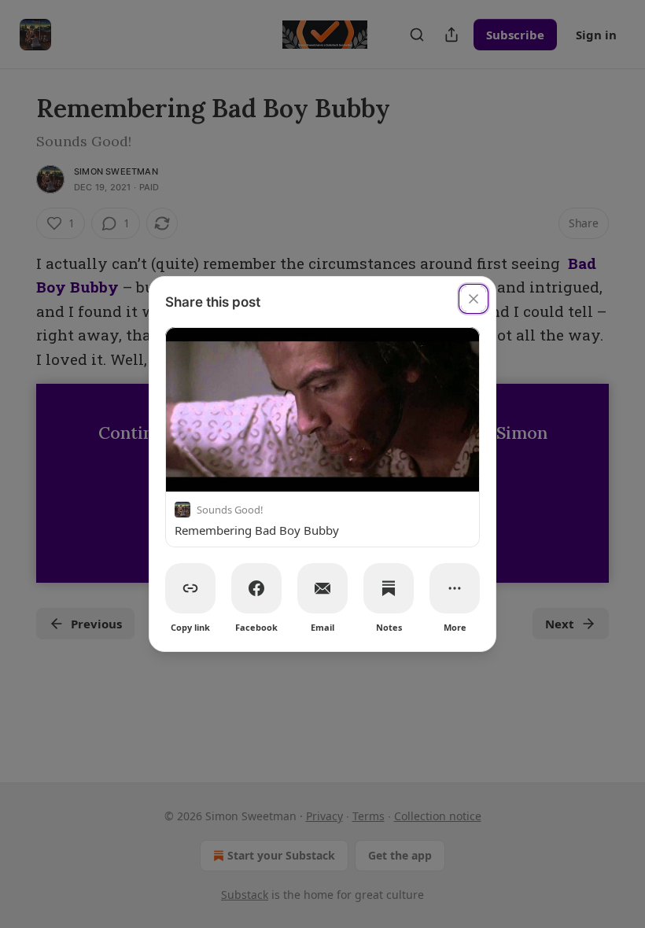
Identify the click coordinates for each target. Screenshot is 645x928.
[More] (454, 588)
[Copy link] (190, 588)
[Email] (322, 588)
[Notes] (388, 588)
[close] (473, 298)
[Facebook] (256, 588)
